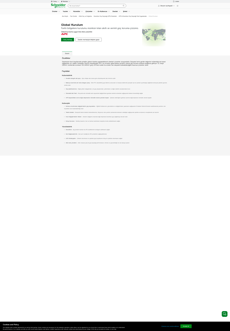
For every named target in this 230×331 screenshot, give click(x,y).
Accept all (186, 326)
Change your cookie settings (170, 326)
